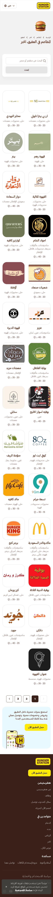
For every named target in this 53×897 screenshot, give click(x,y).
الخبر (30, 37)
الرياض (48, 835)
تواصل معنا (10, 863)
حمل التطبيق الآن (36, 727)
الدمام (48, 823)
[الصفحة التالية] (9, 698)
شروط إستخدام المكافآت (27, 863)
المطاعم (38, 37)
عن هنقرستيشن (44, 789)
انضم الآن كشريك (43, 808)
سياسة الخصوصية (23, 890)
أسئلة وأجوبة (45, 863)
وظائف (48, 796)
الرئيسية (48, 37)
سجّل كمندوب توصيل (41, 802)
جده (49, 829)
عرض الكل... (45, 848)
